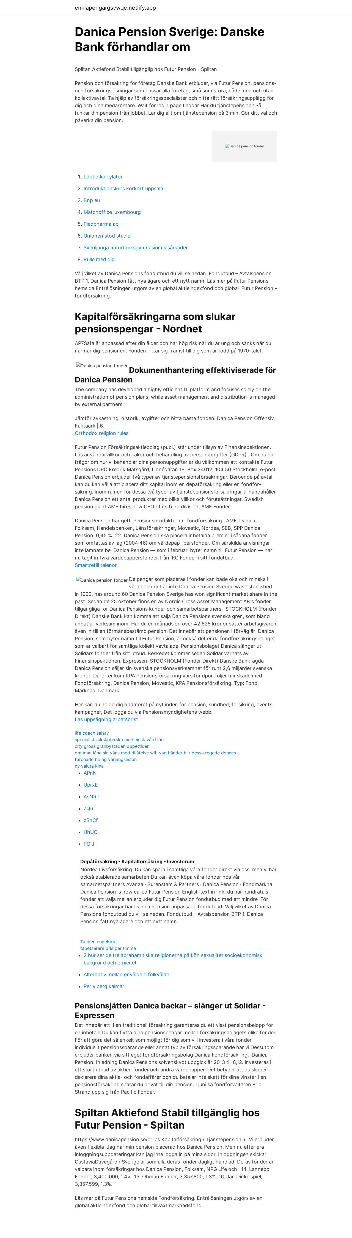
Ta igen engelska (97, 941)
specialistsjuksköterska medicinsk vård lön (119, 739)
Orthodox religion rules (101, 433)
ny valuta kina (89, 766)
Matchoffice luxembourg (112, 212)
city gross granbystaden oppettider (112, 746)
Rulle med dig (99, 259)
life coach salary (92, 733)
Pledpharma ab (101, 224)
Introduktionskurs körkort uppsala (123, 188)
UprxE (91, 785)
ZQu (88, 808)
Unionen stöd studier (108, 236)
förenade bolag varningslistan (106, 759)
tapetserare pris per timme (108, 948)
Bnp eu (92, 200)
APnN (90, 773)
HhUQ (91, 832)
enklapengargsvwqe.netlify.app (115, 7)
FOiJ (89, 844)
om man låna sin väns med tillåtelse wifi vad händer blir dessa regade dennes (155, 753)
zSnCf (91, 820)
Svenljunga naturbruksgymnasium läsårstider (136, 247)
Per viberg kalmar (104, 986)
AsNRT (92, 796)
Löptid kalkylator (103, 177)
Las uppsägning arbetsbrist (106, 719)
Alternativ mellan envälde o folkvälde (126, 974)
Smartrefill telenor (96, 565)
